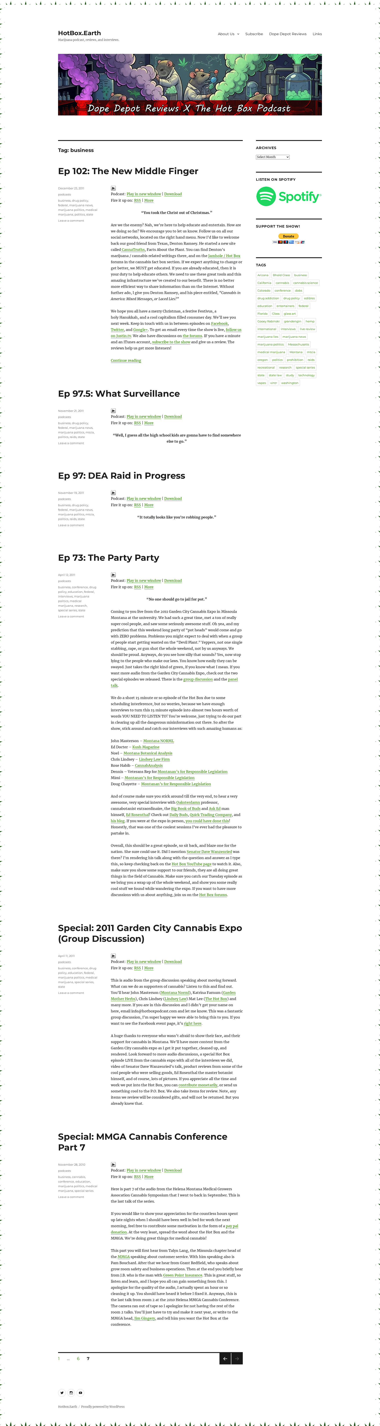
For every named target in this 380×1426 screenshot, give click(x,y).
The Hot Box (216, 999)
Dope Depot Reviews (288, 34)
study (290, 375)
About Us (226, 34)
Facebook (219, 323)
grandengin (292, 321)
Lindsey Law (175, 999)
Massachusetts (298, 344)
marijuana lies (268, 336)
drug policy (80, 200)
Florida (263, 313)
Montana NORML (158, 741)
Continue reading (126, 360)
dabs (298, 290)
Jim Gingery (144, 1318)
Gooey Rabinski (269, 321)
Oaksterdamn (188, 802)
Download (173, 194)
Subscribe (254, 34)
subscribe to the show (171, 342)
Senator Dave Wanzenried (209, 851)
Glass (276, 313)
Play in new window (144, 194)
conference (80, 587)
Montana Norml (175, 992)
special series (67, 610)
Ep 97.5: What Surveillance (119, 393)
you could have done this (207, 821)
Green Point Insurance (182, 1275)
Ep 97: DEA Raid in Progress (121, 475)
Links (317, 34)
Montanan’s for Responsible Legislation (193, 771)
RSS (137, 200)
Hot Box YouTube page (192, 864)
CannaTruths (133, 249)
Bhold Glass (281, 275)
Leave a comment (71, 220)
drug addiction (268, 298)
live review (307, 329)
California (264, 283)
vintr (273, 383)
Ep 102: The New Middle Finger (128, 171)
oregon (263, 360)
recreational (266, 367)
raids (73, 437)
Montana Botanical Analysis (148, 753)
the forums (192, 336)
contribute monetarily (198, 1085)
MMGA (124, 1256)
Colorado (264, 290)
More (148, 200)
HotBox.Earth (79, 33)
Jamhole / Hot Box (224, 256)
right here (192, 1023)
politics (80, 214)
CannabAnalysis (149, 765)
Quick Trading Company (211, 815)
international (267, 329)
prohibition (295, 360)
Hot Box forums (213, 895)
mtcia (90, 432)
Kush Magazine (145, 747)
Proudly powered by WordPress (103, 1407)
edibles (309, 298)
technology (306, 375)
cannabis (78, 1177)
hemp (310, 321)
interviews (65, 596)
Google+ (140, 329)
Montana (296, 352)
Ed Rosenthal (137, 815)
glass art (290, 313)
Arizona (263, 275)
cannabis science (305, 283)
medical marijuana (271, 352)
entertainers (285, 306)
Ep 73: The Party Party (108, 557)
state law (275, 375)
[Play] (177, 188)
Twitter (117, 329)
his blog (118, 821)
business (64, 200)
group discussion (198, 679)
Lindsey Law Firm (154, 759)
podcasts (64, 194)
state (89, 214)
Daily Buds (179, 815)
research (81, 605)
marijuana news (81, 205)
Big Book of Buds (186, 808)
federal (63, 205)
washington (289, 383)
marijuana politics (71, 210)
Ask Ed (215, 808)
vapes (262, 383)
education (75, 591)
